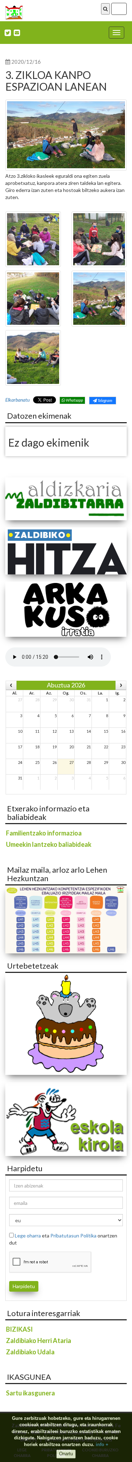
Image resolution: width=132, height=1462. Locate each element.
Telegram (104, 400)
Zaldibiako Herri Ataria (38, 1340)
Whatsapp (74, 400)
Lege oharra (28, 1235)
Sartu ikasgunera (30, 1393)
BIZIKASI (19, 1329)
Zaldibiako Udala (30, 1352)
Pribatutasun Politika (73, 1235)
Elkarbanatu (17, 400)
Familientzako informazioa (44, 833)
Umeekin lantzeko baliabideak (49, 844)
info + (102, 1444)
